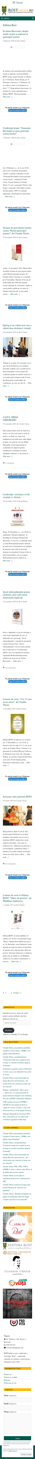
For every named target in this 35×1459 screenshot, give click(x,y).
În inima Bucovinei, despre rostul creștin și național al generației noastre (15, 33)
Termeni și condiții (10, 1377)
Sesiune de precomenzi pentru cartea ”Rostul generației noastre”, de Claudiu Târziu (17, 230)
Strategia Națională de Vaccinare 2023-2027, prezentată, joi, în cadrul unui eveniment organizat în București (17, 1117)
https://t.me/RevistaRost (17, 110)
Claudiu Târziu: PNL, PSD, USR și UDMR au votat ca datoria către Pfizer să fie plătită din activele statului (17, 1169)
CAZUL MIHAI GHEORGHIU (10, 418)
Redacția (7, 1380)
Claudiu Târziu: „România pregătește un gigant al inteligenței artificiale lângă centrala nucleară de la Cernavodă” (17, 1196)
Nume (10, 1395)
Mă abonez (8, 1030)
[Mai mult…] (7, 96)
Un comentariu (10, 667)
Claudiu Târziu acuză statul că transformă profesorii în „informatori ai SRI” (16, 1178)
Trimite (17, 1438)
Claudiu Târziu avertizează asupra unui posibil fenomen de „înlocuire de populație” (16, 1187)
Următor (17, 993)
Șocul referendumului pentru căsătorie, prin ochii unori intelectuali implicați (16, 594)
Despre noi (8, 1374)
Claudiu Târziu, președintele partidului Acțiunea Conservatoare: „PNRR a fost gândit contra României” (16, 1051)
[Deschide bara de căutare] (33, 18)
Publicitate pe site (10, 1383)
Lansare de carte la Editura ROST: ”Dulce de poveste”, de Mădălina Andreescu (17, 897)
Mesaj (10, 1411)
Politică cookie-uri (13, 1451)
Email (10, 1403)
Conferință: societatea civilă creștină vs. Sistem (16, 496)
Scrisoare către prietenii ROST (17, 796)
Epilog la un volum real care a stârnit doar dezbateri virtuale (17, 327)
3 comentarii (9, 463)
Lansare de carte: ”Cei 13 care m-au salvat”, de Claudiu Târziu (17, 701)
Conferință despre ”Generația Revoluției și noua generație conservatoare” (17, 130)
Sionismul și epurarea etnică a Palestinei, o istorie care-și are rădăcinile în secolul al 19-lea (17, 1072)
